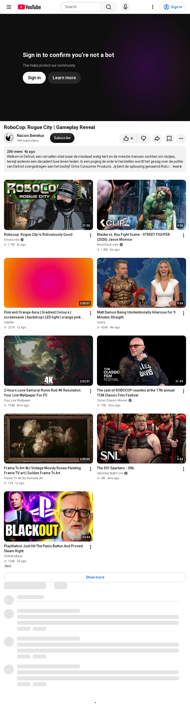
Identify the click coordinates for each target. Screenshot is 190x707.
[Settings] (153, 7)
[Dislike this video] (143, 138)
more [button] (177, 166)
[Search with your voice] (125, 7)
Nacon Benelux (30, 135)
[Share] (157, 138)
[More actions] (181, 138)
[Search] (109, 7)
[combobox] (82, 7)
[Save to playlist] (169, 138)
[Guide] (9, 7)
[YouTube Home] (29, 7)
